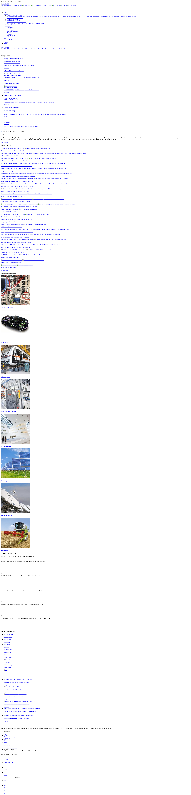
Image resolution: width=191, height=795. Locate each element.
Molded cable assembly (12, 23)
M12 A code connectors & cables (50, 16)
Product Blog (10, 39)
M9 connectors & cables (36, 16)
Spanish (37, 5)
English (7, 4)
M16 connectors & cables (105, 16)
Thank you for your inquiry (10, 736)
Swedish (28, 5)
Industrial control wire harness (37, 23)
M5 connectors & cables (12, 16)
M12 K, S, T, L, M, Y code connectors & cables (88, 16)
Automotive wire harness (24, 23)
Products (6, 14)
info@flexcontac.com (12, 748)
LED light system (11, 32)
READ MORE (4, 142)
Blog (5, 38)
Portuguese (49, 5)
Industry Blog (10, 40)
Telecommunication (11, 35)
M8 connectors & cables (24, 16)
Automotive (9, 28)
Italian (65, 5)
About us (6, 42)
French (58, 5)
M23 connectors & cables (130, 16)
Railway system (10, 30)
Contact (5, 43)
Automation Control (11, 27)
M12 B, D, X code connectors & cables (67, 16)
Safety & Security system (12, 31)
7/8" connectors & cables (118, 16)
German (19, 5)
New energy (9, 34)
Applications (7, 26)
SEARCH (17, 777)
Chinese (74, 5)
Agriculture (9, 36)
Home (5, 12)
